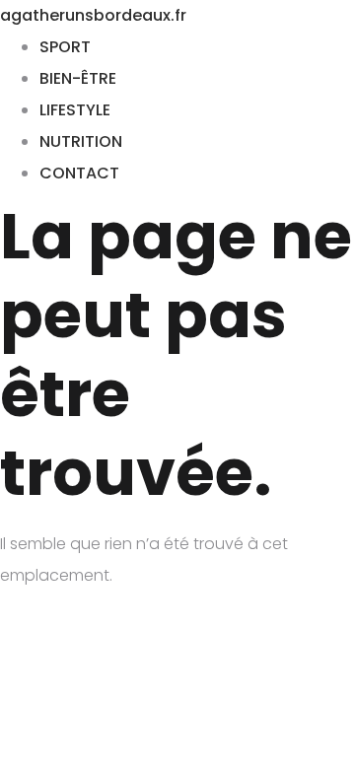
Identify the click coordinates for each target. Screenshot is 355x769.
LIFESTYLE (74, 110)
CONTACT (79, 173)
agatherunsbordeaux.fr (93, 15)
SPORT (65, 46)
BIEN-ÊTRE (77, 78)
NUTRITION (80, 141)
